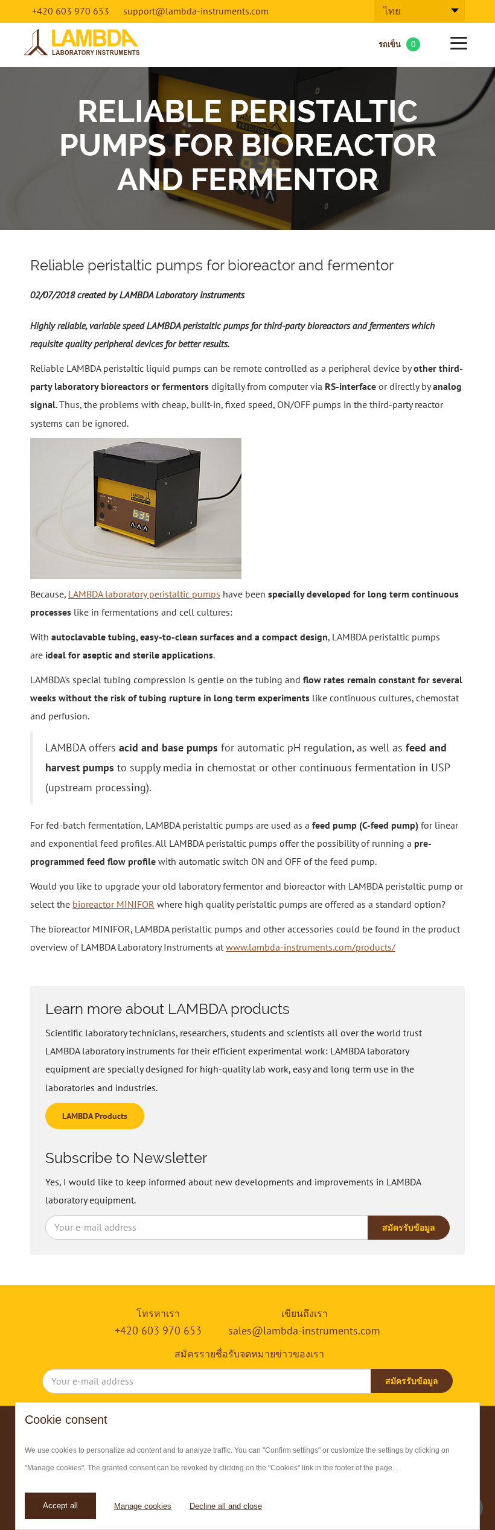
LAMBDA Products (94, 1116)
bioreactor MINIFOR (113, 904)
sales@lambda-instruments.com (304, 1330)
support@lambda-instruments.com (196, 11)
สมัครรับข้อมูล (408, 1227)
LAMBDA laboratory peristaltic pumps (144, 594)
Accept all (60, 1505)
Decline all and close (226, 1506)
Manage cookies (142, 1506)
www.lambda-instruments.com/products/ (310, 947)
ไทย (391, 11)
